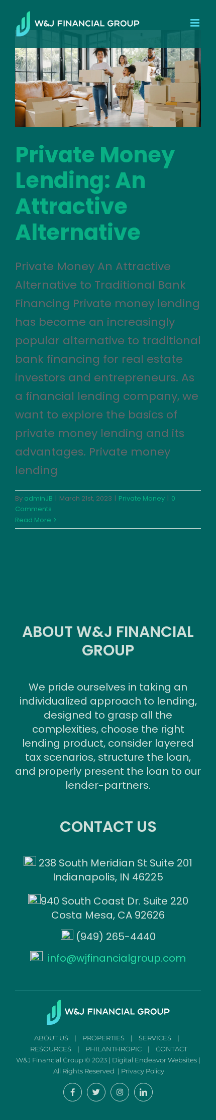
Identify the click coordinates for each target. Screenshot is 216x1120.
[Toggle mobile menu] (195, 23)
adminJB (38, 498)
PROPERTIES (103, 1038)
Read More (33, 520)
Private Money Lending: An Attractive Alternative (95, 193)
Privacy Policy (142, 1071)
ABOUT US (51, 1038)
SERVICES (155, 1038)
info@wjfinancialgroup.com (117, 958)
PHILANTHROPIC (113, 1049)
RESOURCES (50, 1049)
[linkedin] (143, 1092)
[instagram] (120, 1092)
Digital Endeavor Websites (154, 1060)
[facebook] (72, 1092)
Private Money (142, 498)
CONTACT (171, 1049)
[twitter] (96, 1092)
